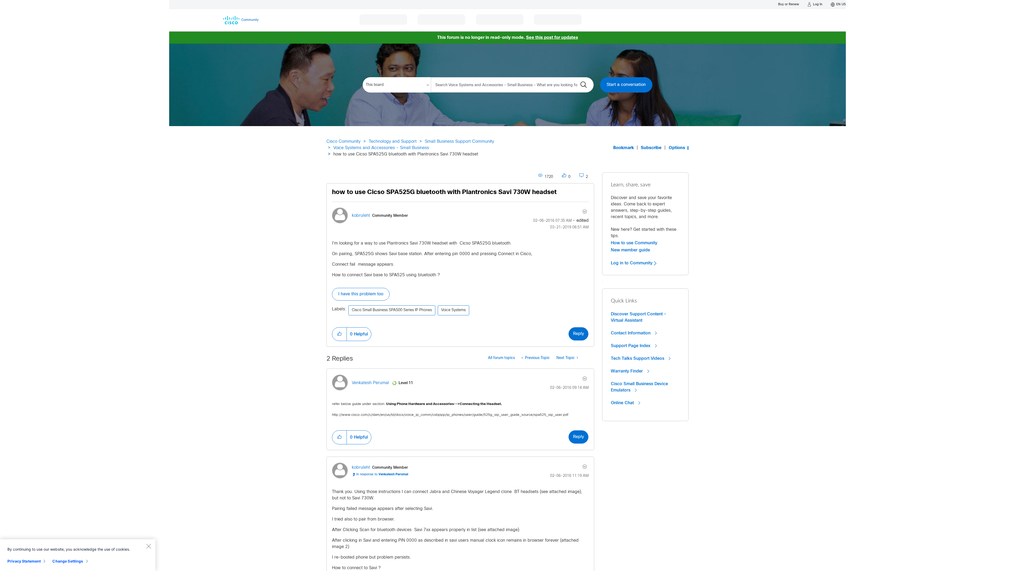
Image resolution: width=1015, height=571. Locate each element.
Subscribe (651, 148)
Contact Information (631, 333)
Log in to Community (632, 263)
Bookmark (623, 148)
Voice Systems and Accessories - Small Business (381, 148)
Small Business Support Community (459, 142)
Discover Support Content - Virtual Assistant (638, 317)
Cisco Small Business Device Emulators (639, 387)
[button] (339, 334)
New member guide (630, 250)
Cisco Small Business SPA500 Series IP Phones (392, 310)
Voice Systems (453, 310)
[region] (77, 555)
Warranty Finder (627, 371)
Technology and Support (393, 142)
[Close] (148, 546)
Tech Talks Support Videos (638, 358)
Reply (578, 334)
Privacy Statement (24, 561)
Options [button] (677, 148)
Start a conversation (626, 85)
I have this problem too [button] (360, 294)
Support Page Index (631, 346)
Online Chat (623, 403)
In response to (382, 474)
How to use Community (634, 243)
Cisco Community (343, 142)
